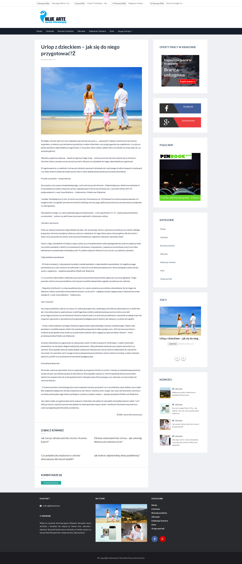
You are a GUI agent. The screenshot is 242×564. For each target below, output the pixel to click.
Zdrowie (81, 31)
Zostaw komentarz (51, 483)
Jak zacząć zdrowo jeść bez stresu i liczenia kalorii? (170, 3)
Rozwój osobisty (66, 31)
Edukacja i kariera (97, 31)
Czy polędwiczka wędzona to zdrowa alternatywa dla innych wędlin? (60, 457)
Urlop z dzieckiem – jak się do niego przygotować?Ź (57, 3)
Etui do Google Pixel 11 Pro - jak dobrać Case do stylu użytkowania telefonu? (132, 3)
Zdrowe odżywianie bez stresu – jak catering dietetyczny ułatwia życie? (118, 440)
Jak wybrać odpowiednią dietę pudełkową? (117, 455)
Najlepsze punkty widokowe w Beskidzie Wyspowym (95, 3)
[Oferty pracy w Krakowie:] (180, 85)
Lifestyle (50, 31)
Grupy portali (124, 31)
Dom (112, 31)
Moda (39, 31)
